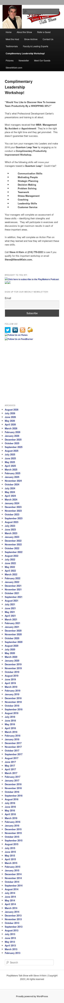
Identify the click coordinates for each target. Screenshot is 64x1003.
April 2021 (10, 615)
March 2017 (11, 773)
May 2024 (10, 492)
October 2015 (12, 836)
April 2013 (10, 945)
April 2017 (10, 769)
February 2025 (12, 473)
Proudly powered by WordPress (32, 996)
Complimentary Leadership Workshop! (25, 53)
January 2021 (12, 627)
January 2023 (12, 537)
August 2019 (11, 675)
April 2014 (10, 904)
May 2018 (10, 724)
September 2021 (13, 597)
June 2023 (10, 529)
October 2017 (12, 750)
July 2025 (10, 454)
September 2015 (13, 840)
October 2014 (12, 881)
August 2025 (11, 450)
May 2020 (10, 653)
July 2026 (10, 413)
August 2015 (11, 844)
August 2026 (11, 409)
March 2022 (11, 574)
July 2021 (10, 604)
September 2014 (13, 885)
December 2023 (13, 507)
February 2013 (12, 953)
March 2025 (11, 469)
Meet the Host (12, 39)
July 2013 (10, 934)
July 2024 (10, 488)
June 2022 (10, 563)
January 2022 (12, 582)
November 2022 (13, 544)
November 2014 (13, 878)
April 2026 (10, 424)
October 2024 (12, 484)
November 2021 (13, 589)
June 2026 (10, 417)
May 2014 (10, 900)
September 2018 (13, 709)
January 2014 (12, 911)
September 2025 (13, 447)
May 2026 (10, 420)
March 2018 (11, 732)
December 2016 (13, 784)
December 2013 (13, 915)
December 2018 (13, 698)
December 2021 (13, 585)
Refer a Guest (43, 32)
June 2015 (10, 851)
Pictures (10, 60)
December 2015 (13, 829)
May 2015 (10, 855)
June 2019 (10, 679)
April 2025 (10, 465)
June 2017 (10, 762)
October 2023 (12, 514)
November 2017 (13, 746)
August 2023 (11, 522)
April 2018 (10, 728)
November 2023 (13, 510)
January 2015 (12, 870)
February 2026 (12, 432)
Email (8, 298)
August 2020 (11, 645)
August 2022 (11, 555)
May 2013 (10, 941)
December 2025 (13, 439)
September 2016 (13, 795)
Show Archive (31, 39)
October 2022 (12, 548)
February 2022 (12, 578)
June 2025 (10, 458)
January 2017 (12, 780)
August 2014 (11, 889)
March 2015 (11, 863)
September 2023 (13, 518)
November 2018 (13, 702)
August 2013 (11, 930)
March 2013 (11, 949)
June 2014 (10, 896)
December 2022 (13, 540)
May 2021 (10, 612)
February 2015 (12, 866)
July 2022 (10, 559)
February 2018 (12, 735)
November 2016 (13, 788)
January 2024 (12, 503)
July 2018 (10, 716)
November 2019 (13, 668)
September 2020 (13, 642)
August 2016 (11, 799)
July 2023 (10, 525)
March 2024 (11, 499)
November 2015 (13, 833)
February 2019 (12, 690)
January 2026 (12, 435)
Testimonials (12, 46)
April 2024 (10, 495)
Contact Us (48, 39)
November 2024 (13, 480)
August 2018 (11, 713)
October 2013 (12, 923)
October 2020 (12, 638)
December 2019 (13, 664)
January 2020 (12, 660)
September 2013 (13, 926)
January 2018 (12, 739)
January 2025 (12, 477)
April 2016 (10, 814)
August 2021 (11, 600)
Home (9, 32)
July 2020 (10, 649)
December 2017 (13, 743)
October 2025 (12, 443)
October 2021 (12, 593)
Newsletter (24, 60)
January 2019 (12, 694)
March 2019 (11, 686)
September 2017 (13, 754)
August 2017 (11, 758)
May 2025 (10, 462)
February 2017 (12, 776)
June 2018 (10, 720)
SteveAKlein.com (14, 67)
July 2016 (10, 803)
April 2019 (10, 683)
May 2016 (10, 810)
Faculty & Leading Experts (35, 46)
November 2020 (13, 634)
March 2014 (11, 908)
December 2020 (13, 630)
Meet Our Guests (42, 60)
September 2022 (13, 552)
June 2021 (10, 608)
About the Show (24, 32)
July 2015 (10, 848)
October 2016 (12, 791)
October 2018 (12, 705)
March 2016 (11, 818)
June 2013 (10, 938)
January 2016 (12, 825)
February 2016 (12, 821)
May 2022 (10, 567)
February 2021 (12, 623)
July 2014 (10, 893)
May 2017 (10, 765)
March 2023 (11, 533)
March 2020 (11, 656)
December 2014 (13, 874)
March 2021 (11, 619)
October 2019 (12, 672)
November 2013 (13, 919)
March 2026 (11, 428)
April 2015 (10, 859)
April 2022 (10, 570)
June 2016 (10, 806)
